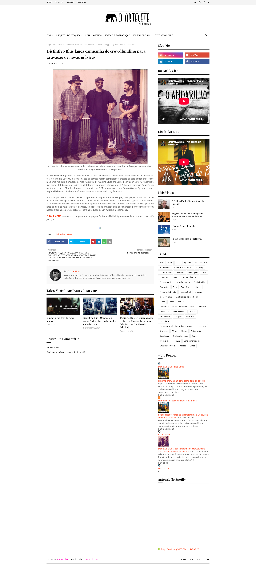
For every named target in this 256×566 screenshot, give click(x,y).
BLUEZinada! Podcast (183, 267)
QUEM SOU (59, 2)
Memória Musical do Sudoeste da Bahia (177, 306)
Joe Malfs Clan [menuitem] (141, 35)
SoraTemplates (62, 559)
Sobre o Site (194, 559)
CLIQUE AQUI (54, 216)
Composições (166, 272)
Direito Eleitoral (189, 277)
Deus (204, 272)
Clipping (200, 267)
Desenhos (180, 272)
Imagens (198, 292)
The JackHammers (180, 336)
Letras (162, 301)
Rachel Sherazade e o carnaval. (187, 238)
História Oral (185, 292)
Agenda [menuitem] (97, 35)
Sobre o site (196, 331)
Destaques (193, 272)
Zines (192, 346)
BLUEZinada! (165, 267)
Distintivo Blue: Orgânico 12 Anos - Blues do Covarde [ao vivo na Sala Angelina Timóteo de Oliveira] (136, 322)
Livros (171, 301)
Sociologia (164, 336)
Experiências (186, 287)
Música (62, 44)
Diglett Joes (164, 277)
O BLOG (70, 2)
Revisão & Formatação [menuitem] (117, 35)
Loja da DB (163, 468)
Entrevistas (164, 287)
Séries (174, 331)
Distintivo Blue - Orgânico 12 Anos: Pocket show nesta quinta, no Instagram (99, 321)
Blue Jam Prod (201, 262)
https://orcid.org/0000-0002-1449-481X (180, 549)
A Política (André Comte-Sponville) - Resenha (189, 202)
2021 (170, 262)
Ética (175, 287)
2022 (178, 262)
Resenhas (164, 331)
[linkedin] (194, 2)
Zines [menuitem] (50, 35)
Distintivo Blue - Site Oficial (171, 366)
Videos (183, 346)
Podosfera (164, 321)
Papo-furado (165, 316)
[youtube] (197, 55)
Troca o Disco (166, 341)
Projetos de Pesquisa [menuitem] (68, 35)
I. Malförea (52, 63)
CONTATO (81, 2)
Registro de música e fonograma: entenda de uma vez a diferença (188, 215)
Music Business (179, 311)
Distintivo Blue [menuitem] (164, 35)
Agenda (187, 262)
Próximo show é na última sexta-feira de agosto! (181, 380)
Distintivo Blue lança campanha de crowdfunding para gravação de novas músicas (181, 450)
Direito (176, 277)
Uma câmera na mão (193, 341)
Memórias (202, 306)
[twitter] (208, 2)
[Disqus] (100, 458)
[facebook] (204, 2)
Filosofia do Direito (168, 292)
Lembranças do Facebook (187, 297)
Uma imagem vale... (168, 346)
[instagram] (199, 2)
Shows (184, 331)
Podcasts (190, 316)
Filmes (198, 287)
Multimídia (164, 311)
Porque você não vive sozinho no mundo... (178, 326)
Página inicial (52, 44)
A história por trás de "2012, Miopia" (60, 319)
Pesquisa (178, 316)
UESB (178, 341)
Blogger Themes (91, 559)
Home (183, 559)
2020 (162, 262)
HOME (49, 2)
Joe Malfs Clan (166, 297)
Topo (194, 336)
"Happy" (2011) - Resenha (184, 226)
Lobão (181, 301)
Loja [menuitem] (87, 35)
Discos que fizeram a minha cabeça (175, 282)
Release (203, 326)
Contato (206, 559)
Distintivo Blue (59, 234)
